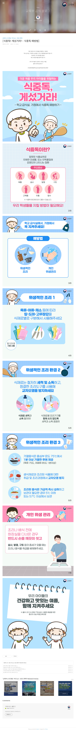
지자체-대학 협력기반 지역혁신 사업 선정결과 (11, 670)
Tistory (46, 729)
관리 (45, 30)
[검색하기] (72, 3)
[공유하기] (8, 656)
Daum (38, 729)
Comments (6, 701)
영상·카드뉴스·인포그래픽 (14, 662)
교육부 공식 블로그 (38, 11)
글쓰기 (30, 30)
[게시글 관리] (10, 656)
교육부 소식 (6, 662)
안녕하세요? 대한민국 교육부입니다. (13, 711)
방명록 (35, 30)
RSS (40, 30)
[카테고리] (3, 3)
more (72, 679)
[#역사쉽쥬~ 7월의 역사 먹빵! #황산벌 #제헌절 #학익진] (13, 669)
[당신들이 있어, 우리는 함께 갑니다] (9, 672)
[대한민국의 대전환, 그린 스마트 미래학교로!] (11, 667)
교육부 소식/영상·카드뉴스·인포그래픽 (12, 38)
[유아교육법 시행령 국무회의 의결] (9, 665)
